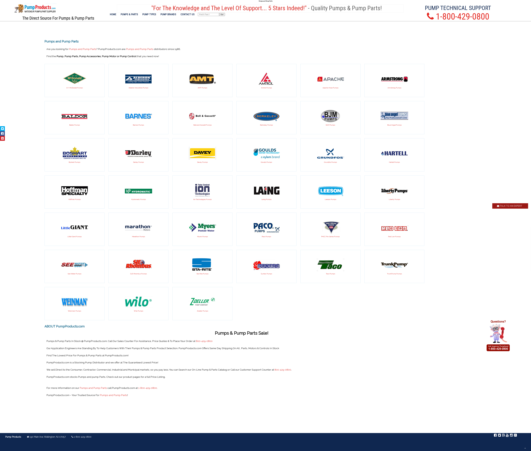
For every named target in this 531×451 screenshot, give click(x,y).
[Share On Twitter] (2, 128)
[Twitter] (499, 435)
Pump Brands (168, 14)
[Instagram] (511, 435)
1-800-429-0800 (147, 387)
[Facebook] (495, 435)
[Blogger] (503, 435)
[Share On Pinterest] (2, 138)
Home (113, 14)
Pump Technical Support (458, 8)
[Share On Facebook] (2, 133)
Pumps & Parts (129, 14)
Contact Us (188, 14)
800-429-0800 (204, 341)
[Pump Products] (35, 15)
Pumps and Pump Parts (82, 49)
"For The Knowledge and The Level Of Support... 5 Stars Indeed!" (228, 8)
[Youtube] (507, 435)
